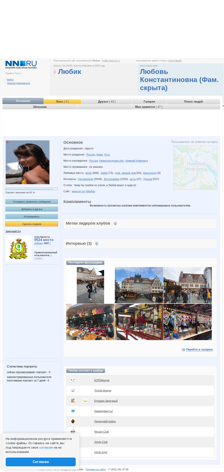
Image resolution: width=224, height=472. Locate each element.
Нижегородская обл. (111, 160)
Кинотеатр (150, 173)
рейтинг (38, 243)
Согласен (41, 462)
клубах (98, 370)
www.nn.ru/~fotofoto (83, 191)
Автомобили (85, 179)
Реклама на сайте (96, 469)
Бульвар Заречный (106, 400)
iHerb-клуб (100, 452)
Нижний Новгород (137, 160)
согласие (46, 447)
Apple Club (101, 442)
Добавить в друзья (31, 209)
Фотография (111, 179)
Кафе (104, 173)
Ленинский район (105, 421)
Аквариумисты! (103, 411)
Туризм (147, 179)
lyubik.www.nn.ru (111, 60)
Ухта (107, 154)
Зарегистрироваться (18, 83)
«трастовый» (174, 60)
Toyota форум (102, 390)
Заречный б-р (13, 231)
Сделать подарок (31, 224)
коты (133, 179)
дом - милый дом (125, 173)
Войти (10, 79)
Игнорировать (32, 216)
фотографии (93, 262)
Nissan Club (101, 431)
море (89, 173)
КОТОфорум (101, 380)
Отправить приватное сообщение (32, 201)
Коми (99, 154)
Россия (90, 154)
